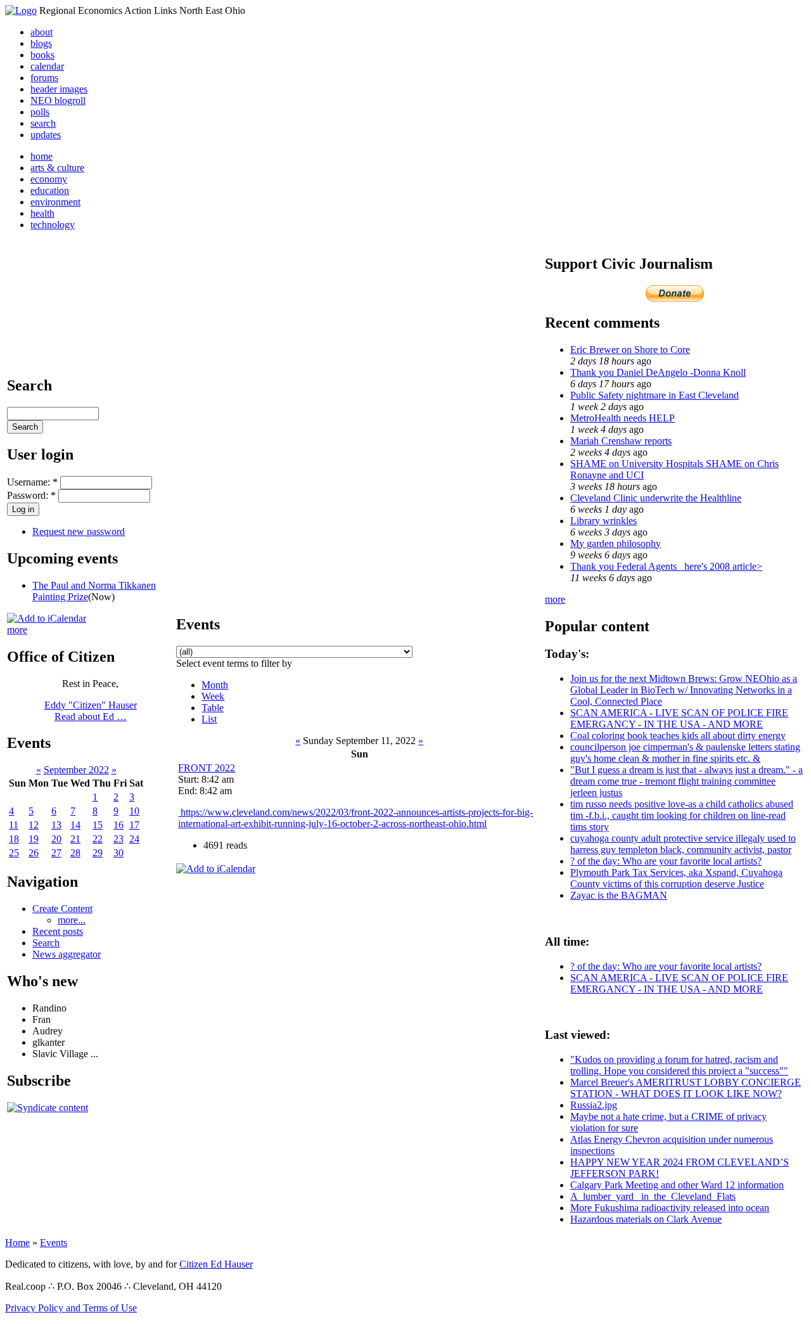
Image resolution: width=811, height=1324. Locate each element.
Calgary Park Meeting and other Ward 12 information (677, 1184)
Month (214, 684)
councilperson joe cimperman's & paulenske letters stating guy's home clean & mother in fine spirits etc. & (685, 753)
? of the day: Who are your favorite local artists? (666, 861)
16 (118, 824)
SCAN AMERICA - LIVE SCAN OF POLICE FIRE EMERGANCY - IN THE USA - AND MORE (679, 718)
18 (14, 838)
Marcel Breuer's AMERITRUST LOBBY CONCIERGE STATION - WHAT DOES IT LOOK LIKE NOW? (685, 1088)
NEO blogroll (58, 100)
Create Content (62, 908)
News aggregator (66, 954)
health (42, 213)
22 (98, 838)
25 (14, 852)
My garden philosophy (615, 543)
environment (55, 201)
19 (34, 838)
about (41, 32)
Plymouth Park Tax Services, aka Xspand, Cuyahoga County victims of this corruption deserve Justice (676, 878)
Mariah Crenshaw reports (621, 440)
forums (44, 77)
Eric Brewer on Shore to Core (630, 349)
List (209, 719)
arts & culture (57, 167)
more (17, 629)
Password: (31, 495)
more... (72, 920)
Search (46, 942)
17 (134, 824)
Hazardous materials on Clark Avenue (646, 1219)
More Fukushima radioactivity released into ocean (669, 1207)
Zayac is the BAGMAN (618, 895)
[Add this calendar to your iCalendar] (46, 618)
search (43, 123)
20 (56, 838)
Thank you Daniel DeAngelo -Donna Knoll (658, 372)
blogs (41, 43)
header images (58, 89)
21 (75, 838)
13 (56, 824)
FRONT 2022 (206, 767)
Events (53, 1242)
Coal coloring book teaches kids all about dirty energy (678, 735)
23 (118, 838)
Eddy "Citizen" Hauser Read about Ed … (90, 711)
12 (34, 824)
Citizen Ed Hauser (216, 1264)
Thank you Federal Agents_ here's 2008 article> (666, 566)
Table (212, 707)
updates (45, 134)
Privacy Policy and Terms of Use (71, 1307)
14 (75, 824)
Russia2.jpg (593, 1105)
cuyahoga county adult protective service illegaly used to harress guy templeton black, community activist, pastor (683, 844)
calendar (47, 66)
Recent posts (57, 931)
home (41, 156)
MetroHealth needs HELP (622, 418)
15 (98, 824)
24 (134, 838)
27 (56, 852)
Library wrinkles (603, 520)
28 (75, 852)
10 (134, 811)
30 (118, 852)
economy (48, 179)
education (49, 190)
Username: (32, 482)
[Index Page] (21, 10)
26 (34, 852)
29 (98, 852)
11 (13, 824)
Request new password (78, 531)
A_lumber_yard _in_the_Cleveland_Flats (653, 1196)
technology (52, 224)
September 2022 (76, 769)
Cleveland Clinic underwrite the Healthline (655, 497)
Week (212, 696)
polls (39, 111)
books (42, 54)
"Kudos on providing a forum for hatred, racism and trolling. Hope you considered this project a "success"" (679, 1065)
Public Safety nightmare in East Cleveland (654, 395)
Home (17, 1242)
